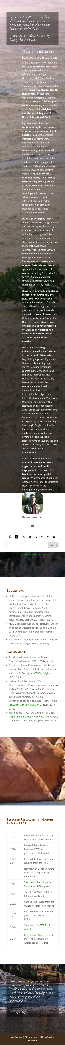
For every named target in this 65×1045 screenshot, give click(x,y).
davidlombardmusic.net (36, 553)
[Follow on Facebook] (41, 536)
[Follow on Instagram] (48, 536)
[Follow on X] (35, 536)
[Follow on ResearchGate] (16, 537)
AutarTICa (32, 1040)
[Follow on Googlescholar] (23, 536)
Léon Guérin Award (34, 934)
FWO (34, 661)
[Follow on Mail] (54, 536)
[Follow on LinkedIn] (29, 536)
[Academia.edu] (10, 536)
